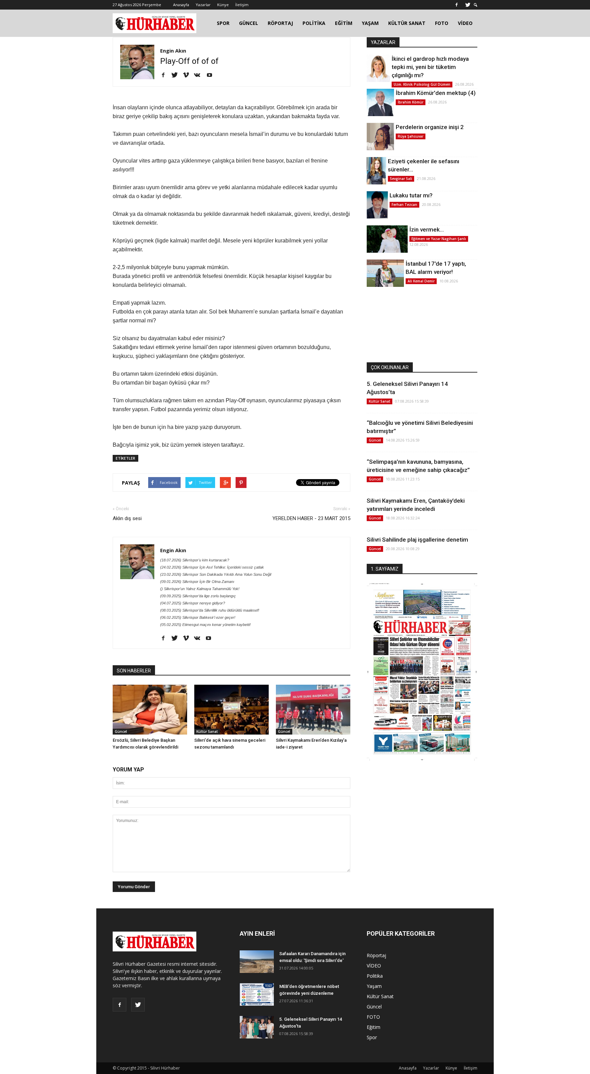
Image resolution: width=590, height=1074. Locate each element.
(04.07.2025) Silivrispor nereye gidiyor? (192, 603)
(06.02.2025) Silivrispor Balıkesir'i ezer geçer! (197, 617)
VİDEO (465, 23)
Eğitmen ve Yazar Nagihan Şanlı (438, 238)
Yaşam (374, 986)
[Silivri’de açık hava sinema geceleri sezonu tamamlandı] (231, 709)
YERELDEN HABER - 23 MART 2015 (311, 518)
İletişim (242, 4)
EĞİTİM (343, 23)
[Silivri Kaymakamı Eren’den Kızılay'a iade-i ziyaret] (313, 709)
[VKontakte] (199, 75)
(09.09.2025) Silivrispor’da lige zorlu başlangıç (198, 596)
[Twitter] (468, 5)
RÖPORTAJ (280, 23)
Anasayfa (181, 4)
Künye (223, 4)
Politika (375, 976)
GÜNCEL (248, 23)
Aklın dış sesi (127, 518)
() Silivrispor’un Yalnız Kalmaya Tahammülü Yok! (199, 589)
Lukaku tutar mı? (411, 195)
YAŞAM (370, 23)
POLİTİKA (314, 23)
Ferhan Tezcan (404, 204)
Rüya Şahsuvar (410, 136)
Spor (372, 1037)
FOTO (441, 23)
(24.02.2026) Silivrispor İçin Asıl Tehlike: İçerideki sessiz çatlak (212, 567)
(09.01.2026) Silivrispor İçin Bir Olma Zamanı (197, 582)
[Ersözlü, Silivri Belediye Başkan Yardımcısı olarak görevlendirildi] (150, 709)
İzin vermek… (426, 229)
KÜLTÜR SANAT (406, 23)
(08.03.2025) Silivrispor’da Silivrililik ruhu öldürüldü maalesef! (209, 610)
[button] (475, 5)
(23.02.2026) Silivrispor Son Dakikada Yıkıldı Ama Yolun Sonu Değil (215, 574)
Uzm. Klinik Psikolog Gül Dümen (422, 84)
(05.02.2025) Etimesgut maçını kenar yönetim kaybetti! (205, 625)
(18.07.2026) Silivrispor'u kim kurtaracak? (194, 560)
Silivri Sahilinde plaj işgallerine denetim (417, 539)
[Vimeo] (188, 75)
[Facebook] (456, 5)
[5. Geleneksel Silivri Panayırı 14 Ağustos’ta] (257, 1027)
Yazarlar (203, 4)
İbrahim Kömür (410, 102)
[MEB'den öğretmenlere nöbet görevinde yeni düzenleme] (257, 994)
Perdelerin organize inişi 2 (430, 127)
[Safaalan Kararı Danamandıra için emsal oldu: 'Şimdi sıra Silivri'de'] (257, 961)
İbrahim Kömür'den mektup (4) (436, 92)
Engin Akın (173, 50)
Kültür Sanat (207, 731)
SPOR (223, 23)
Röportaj (376, 955)
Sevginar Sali (401, 178)
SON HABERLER (134, 670)
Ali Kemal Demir (421, 281)
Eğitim (373, 1027)
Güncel (121, 731)
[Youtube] (211, 75)
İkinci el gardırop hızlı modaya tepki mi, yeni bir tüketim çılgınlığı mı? (430, 67)
